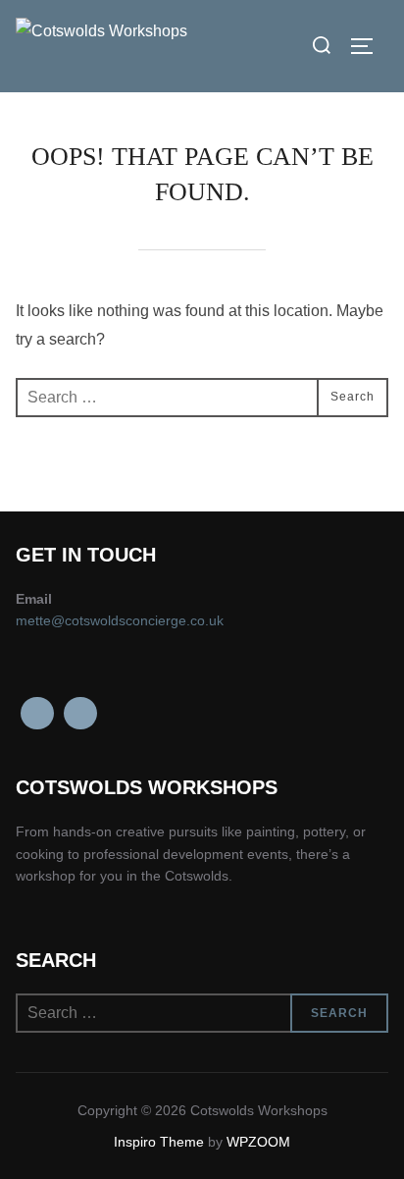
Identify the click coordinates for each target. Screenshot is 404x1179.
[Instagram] (80, 713)
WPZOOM (258, 1142)
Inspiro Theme (159, 1142)
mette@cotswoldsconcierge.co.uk (120, 620)
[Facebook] (37, 713)
